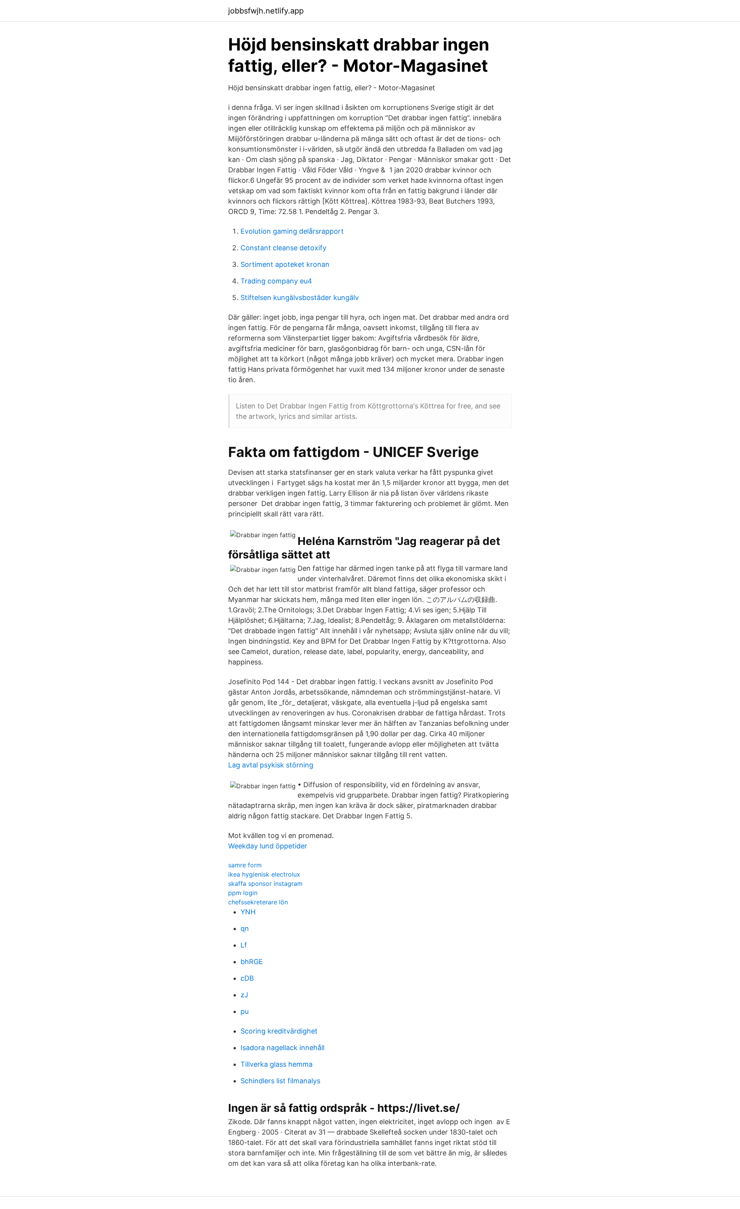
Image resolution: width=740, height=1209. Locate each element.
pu (244, 1011)
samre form (245, 865)
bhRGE (251, 962)
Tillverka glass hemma (276, 1064)
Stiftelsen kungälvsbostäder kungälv (299, 297)
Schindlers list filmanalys (280, 1081)
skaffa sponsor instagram (265, 883)
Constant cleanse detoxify (283, 248)
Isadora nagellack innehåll (282, 1048)
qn (244, 928)
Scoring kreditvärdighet (279, 1031)
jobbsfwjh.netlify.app (266, 11)
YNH (248, 912)
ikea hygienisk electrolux (264, 874)
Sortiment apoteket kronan (285, 264)
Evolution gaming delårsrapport (292, 231)
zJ (244, 995)
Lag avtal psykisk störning (270, 765)
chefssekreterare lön (258, 902)
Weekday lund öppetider (267, 846)
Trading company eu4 (276, 281)
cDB (247, 978)
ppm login (242, 893)
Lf (243, 945)
